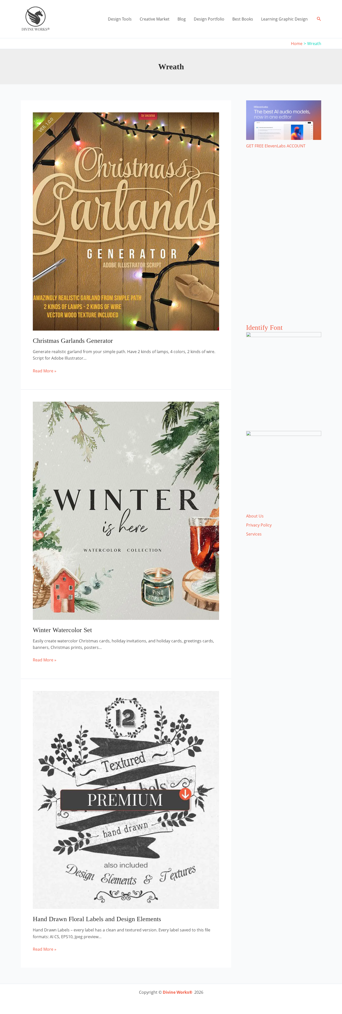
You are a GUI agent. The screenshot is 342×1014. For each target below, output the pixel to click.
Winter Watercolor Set (62, 630)
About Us (255, 516)
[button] (319, 19)
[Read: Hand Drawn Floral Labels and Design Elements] (126, 799)
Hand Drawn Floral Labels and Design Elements (97, 919)
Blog (182, 19)
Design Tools (120, 19)
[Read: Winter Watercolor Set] (126, 510)
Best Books (242, 19)
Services (254, 534)
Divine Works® (177, 992)
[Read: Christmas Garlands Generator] (126, 221)
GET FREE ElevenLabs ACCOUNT (275, 146)
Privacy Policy (259, 525)
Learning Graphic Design (284, 19)
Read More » (44, 371)
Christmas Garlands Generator (73, 340)
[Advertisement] (283, 241)
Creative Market (154, 19)
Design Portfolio (209, 19)
